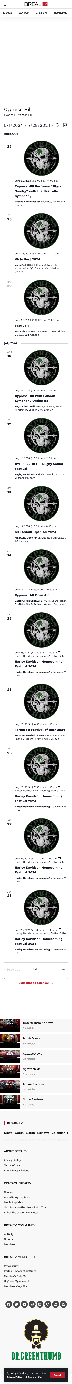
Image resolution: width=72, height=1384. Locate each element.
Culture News (32, 1053)
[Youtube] (24, 1304)
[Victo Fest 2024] (41, 231)
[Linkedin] (55, 1304)
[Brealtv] (36, 4)
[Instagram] (32, 1304)
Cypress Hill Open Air (32, 595)
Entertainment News (38, 1023)
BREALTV (15, 1123)
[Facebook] (8, 1304)
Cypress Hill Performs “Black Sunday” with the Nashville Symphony (38, 191)
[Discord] (40, 1304)
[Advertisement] (36, 55)
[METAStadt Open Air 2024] (41, 503)
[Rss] (63, 1304)
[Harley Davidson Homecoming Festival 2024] (41, 630)
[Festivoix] (41, 297)
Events (8, 114)
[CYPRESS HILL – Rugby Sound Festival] (41, 435)
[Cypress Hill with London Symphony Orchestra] (41, 368)
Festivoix (22, 326)
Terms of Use (35, 1377)
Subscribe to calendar (34, 982)
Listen (30, 1133)
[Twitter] (16, 1304)
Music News (31, 1038)
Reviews (43, 1133)
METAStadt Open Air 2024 (35, 532)
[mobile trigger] (7, 4)
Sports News (31, 1069)
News (8, 1133)
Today (36, 969)
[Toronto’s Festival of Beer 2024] (41, 701)
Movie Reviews (33, 1084)
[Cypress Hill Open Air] (41, 567)
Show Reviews (33, 1099)
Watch (19, 1133)
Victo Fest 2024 (27, 259)
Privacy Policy (14, 1377)
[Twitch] (47, 1304)
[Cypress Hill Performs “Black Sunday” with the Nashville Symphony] (41, 158)
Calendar (58, 1133)
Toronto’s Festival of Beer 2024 (40, 730)
